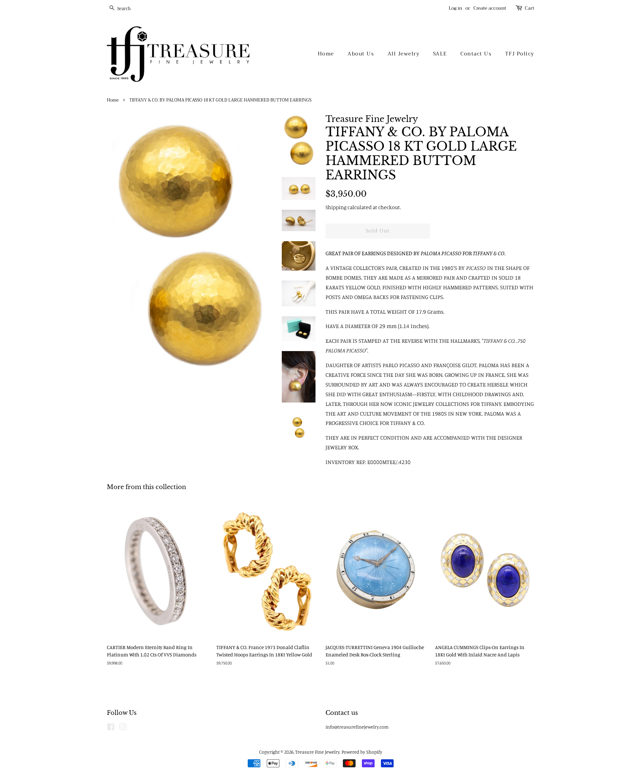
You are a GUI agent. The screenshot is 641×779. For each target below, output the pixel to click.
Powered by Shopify (362, 752)
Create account (489, 8)
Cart (529, 8)
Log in (455, 8)
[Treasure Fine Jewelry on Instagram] (123, 728)
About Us (361, 53)
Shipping (336, 207)
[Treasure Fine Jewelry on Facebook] (111, 728)
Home (326, 53)
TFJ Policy (519, 53)
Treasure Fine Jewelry (317, 752)
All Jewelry (404, 53)
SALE (440, 53)
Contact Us (475, 53)
